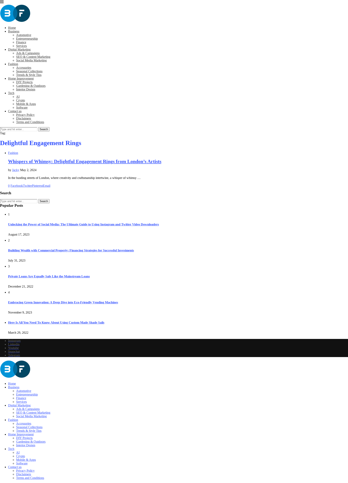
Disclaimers (23, 118)
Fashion (13, 64)
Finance (21, 42)
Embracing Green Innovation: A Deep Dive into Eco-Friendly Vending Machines (63, 302)
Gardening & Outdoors (31, 85)
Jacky (15, 170)
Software (22, 107)
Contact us (15, 111)
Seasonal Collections (29, 71)
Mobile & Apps (26, 104)
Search (44, 129)
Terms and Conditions (30, 122)
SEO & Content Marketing (33, 56)
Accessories (23, 67)
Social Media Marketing (31, 60)
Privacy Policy (25, 114)
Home (12, 27)
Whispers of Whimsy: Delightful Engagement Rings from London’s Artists (84, 161)
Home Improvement (21, 78)
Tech (11, 93)
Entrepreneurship (27, 38)
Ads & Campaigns (28, 53)
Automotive (23, 35)
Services (21, 46)
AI (18, 96)
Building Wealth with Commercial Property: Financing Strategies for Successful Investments (71, 250)
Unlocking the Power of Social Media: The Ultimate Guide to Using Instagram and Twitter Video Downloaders (83, 224)
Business (13, 31)
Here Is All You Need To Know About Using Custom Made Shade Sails (56, 322)
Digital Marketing (19, 49)
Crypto (20, 100)
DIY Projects (24, 82)
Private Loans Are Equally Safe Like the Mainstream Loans (49, 276)
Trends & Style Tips (28, 75)
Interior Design (25, 89)
